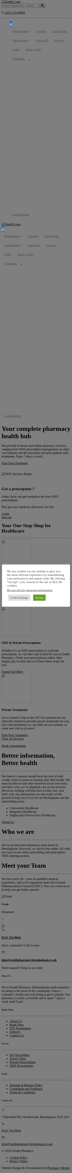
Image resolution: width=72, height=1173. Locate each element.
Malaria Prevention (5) (32, 171)
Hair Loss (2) (44, 149)
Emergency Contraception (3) (45, 295)
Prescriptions (20, 31)
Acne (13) (60, 125)
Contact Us (42, 40)
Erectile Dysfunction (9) (43, 332)
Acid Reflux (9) (61, 87)
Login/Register (20, 214)
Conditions (18, 58)
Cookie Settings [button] (19, 597)
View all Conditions (30, 208)
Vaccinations (19, 40)
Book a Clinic (33, 49)
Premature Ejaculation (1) (48, 138)
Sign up (59, 40)
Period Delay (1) (45, 101)
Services (41, 31)
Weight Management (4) (49, 175)
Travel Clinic (59, 31)
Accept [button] (39, 597)
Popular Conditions (33, 67)
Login (15, 49)
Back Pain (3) (29, 124)
